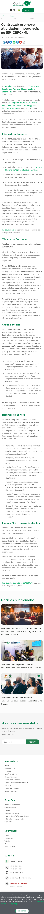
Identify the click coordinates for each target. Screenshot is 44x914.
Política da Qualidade (12, 780)
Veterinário (8, 841)
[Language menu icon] (19, 10)
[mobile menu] (41, 4)
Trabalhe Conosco (10, 791)
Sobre (6, 765)
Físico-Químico (9, 847)
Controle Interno (10, 808)
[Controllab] (22, 3)
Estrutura (7, 771)
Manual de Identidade (12, 788)
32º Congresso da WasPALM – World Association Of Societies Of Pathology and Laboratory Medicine (19, 105)
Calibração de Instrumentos (14, 819)
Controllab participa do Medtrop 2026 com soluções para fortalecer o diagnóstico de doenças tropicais (21, 631)
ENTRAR (28, 10)
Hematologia (8, 838)
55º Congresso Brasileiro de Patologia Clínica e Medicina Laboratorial (21, 89)
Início (3, 16)
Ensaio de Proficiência (12, 805)
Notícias (12, 16)
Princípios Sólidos (10, 774)
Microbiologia (9, 844)
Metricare (7, 810)
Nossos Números (10, 777)
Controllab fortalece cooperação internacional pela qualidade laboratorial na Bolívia (21, 701)
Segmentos (8, 822)
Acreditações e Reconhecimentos (16, 783)
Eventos (22, 37)
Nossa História (9, 768)
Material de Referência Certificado (16, 816)
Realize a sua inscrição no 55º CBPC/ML (17, 583)
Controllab (8, 86)
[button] (4, 42)
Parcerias (7, 785)
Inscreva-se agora (9, 230)
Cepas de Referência (11, 813)
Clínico (6, 835)
